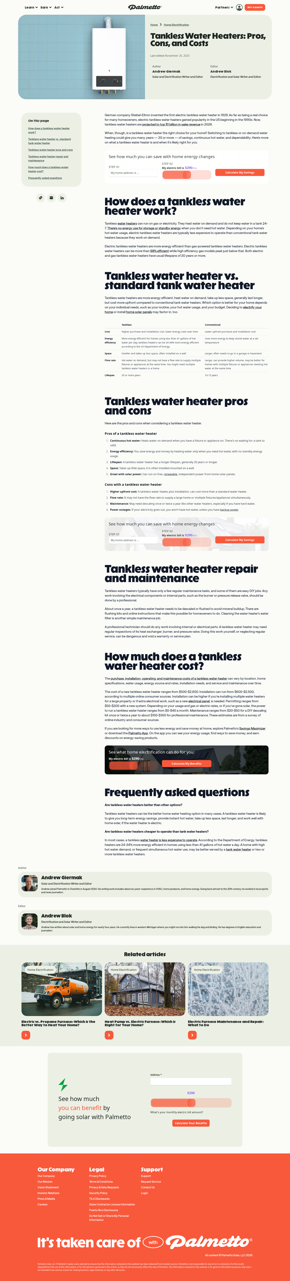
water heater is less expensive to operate (168, 840)
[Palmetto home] (145, 7)
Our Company (46, 1175)
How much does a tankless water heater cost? (48, 169)
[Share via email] (51, 197)
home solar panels (139, 312)
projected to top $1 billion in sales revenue (171, 124)
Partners (222, 7)
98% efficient (159, 251)
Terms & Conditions (101, 1181)
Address (156, 1074)
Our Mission (45, 1181)
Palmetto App (138, 733)
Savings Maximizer (252, 728)
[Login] (239, 7)
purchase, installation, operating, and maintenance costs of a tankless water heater (169, 678)
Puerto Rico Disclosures (103, 1210)
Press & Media (46, 1198)
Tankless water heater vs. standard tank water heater (49, 141)
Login (144, 1193)
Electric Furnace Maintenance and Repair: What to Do (225, 1023)
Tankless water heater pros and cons (50, 149)
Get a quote (254, 7)
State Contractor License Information (112, 1204)
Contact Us (148, 1187)
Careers (42, 1204)
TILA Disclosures (99, 1198)
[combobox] (133, 172)
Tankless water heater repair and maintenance (48, 158)
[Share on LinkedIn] (62, 197)
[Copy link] (40, 197)
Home (154, 24)
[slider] (187, 175)
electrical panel (199, 701)
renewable (170, 474)
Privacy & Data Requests (104, 1187)
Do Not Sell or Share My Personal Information (109, 1217)
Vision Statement (48, 1187)
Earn (44, 7)
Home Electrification (176, 24)
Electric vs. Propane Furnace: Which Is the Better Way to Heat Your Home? (58, 1023)
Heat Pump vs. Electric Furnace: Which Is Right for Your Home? (140, 1023)
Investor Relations (48, 1193)
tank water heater (238, 849)
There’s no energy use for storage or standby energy (144, 228)
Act (57, 7)
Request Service (151, 1181)
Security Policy (98, 1193)
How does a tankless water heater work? (49, 130)
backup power (229, 510)
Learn (29, 7)
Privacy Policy (97, 1175)
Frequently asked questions (45, 178)
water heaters (127, 223)
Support (146, 1175)
